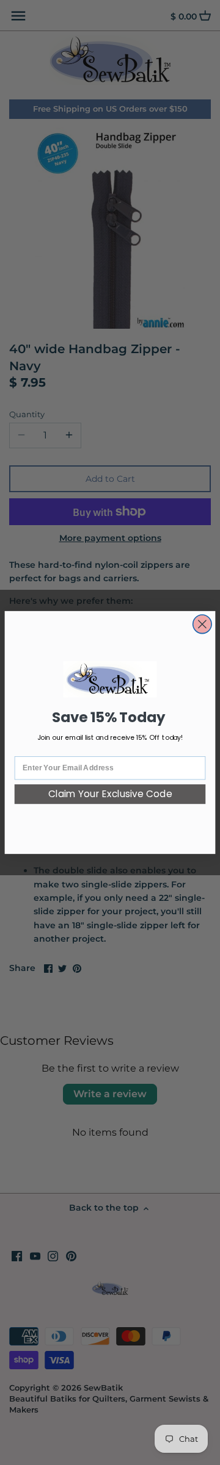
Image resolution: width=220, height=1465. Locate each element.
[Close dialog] (202, 624)
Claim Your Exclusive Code (110, 794)
